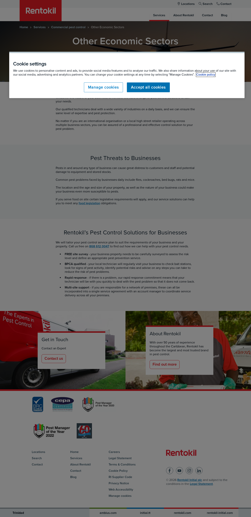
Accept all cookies (148, 87)
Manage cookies (103, 87)
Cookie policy (205, 75)
